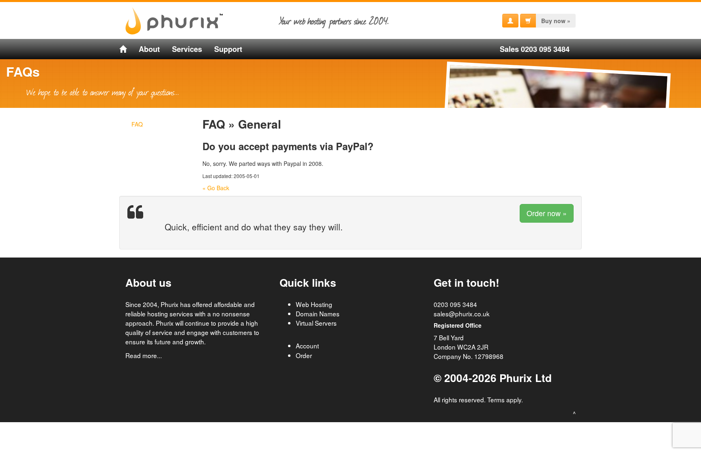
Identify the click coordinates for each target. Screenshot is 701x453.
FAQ (137, 124)
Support (228, 49)
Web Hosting (314, 304)
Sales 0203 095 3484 (535, 49)
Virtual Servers (316, 322)
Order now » (547, 213)
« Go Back (215, 188)
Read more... (143, 355)
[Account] (510, 21)
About (149, 49)
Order (304, 355)
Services (187, 49)
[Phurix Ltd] (123, 49)
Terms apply (504, 399)
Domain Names (318, 313)
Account (307, 345)
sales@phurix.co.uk (462, 313)
